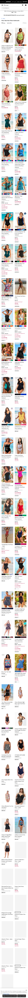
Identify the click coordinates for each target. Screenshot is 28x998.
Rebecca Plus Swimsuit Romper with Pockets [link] (7, 861)
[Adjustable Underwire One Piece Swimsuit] (7, 565)
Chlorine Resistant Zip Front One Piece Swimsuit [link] (20, 234)
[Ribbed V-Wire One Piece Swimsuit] (20, 506)
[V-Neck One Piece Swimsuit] (20, 121)
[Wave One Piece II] (7, 92)
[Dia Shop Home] (6, 5)
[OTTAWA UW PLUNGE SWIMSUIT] (20, 745)
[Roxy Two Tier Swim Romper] (7, 662)
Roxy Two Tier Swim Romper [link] (6, 673)
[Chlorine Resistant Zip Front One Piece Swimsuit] (20, 220)
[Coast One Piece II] (20, 36)
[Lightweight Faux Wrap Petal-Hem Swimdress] (20, 662)
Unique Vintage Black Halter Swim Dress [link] (7, 836)
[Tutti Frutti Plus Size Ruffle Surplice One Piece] (20, 770)
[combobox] (14, 8)
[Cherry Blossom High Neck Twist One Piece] (20, 692)
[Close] (26, 990)
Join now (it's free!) (20, 15)
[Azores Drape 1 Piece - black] (20, 929)
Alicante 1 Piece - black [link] (7, 939)
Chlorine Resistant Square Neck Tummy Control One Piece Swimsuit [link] (19, 165)
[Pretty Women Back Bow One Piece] (7, 719)
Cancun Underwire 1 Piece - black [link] (19, 861)
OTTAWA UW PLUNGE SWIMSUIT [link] (20, 756)
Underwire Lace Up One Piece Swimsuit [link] (7, 265)
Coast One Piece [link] (6, 74)
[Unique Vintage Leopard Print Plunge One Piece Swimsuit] (20, 719)
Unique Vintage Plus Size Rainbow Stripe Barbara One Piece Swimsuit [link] (7, 48)
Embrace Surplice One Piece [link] (20, 916)
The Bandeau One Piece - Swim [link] (7, 546)
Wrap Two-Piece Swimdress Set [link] (6, 428)
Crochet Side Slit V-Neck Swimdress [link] (19, 641)
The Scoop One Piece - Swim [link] (20, 297)
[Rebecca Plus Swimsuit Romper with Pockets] (7, 850)
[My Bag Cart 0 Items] (26, 5)
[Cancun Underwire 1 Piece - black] (20, 850)
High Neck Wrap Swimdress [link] (18, 197)
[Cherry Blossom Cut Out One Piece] (7, 796)
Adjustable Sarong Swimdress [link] (19, 398)
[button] (22, 5)
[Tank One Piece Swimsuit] (20, 565)
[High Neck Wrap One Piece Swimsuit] (7, 286)
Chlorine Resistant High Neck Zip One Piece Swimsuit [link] (7, 397)
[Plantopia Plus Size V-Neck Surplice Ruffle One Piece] (7, 877)
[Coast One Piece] (7, 62)
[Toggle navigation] (2, 5)
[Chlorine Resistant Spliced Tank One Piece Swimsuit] (7, 185)
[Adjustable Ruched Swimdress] (20, 351)
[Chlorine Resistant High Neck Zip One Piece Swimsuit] (7, 385)
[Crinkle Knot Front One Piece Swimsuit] (20, 415)
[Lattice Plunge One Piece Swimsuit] (7, 506)
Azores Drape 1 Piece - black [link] (20, 940)
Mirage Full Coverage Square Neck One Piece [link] (7, 914)
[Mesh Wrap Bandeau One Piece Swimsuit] (7, 445)
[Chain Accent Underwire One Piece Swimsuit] (20, 92)
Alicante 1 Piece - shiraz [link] (7, 966)
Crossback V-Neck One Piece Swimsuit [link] (20, 547)
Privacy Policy (6, 993)
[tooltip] (3, 1)
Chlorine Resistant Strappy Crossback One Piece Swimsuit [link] (7, 486)
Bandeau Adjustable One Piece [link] (6, 329)
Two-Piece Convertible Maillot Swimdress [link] (7, 703)
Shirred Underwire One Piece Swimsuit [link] (7, 233)
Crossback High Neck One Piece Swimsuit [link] (20, 610)
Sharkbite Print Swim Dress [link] (6, 641)
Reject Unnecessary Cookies (9, 995)
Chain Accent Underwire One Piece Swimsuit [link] (20, 103)
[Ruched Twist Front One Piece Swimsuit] (7, 151)
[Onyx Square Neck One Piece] (7, 770)
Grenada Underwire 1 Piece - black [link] (20, 807)
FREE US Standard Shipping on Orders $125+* (14, 11)
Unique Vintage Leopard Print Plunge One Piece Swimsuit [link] (20, 731)
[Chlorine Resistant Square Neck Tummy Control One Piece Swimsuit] (20, 151)
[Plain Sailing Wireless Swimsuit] (20, 982)
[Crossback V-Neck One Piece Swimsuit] (20, 535)
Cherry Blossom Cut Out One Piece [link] (7, 807)
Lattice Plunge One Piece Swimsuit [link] (6, 517)
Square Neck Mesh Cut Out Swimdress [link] (7, 132)
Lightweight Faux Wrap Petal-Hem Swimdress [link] (20, 675)
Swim (4, 18)
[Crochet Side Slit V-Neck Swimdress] (20, 628)
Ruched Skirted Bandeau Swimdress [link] (20, 75)
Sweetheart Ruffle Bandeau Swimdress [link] (6, 612)
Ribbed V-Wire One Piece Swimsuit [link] (19, 519)
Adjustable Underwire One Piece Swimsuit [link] (7, 578)
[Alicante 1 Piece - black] (7, 929)
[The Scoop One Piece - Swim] (20, 286)
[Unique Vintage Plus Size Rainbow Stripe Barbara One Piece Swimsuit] (7, 36)
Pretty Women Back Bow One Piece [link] (6, 732)
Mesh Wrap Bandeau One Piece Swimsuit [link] (6, 457)
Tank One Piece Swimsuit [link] (18, 578)
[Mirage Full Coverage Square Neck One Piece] (7, 903)
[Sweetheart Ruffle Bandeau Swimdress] (7, 599)
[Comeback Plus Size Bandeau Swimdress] (7, 745)
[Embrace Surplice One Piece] (20, 903)
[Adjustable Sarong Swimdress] (20, 385)
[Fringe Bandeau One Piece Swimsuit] (20, 252)
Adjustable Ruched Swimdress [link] (19, 364)
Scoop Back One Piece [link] (20, 328)
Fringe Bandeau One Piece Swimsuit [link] (19, 265)
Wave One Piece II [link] (6, 104)
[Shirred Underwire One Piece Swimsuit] (7, 220)
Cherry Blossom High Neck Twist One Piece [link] (20, 703)
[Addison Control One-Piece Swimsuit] (20, 825)
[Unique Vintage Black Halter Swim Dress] (7, 825)
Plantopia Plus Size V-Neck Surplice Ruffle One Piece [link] (7, 888)
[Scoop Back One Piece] (20, 317)
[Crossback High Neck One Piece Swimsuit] (20, 599)
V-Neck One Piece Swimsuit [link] (19, 134)
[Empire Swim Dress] (20, 877)
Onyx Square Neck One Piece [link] (7, 781)
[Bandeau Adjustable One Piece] (7, 317)
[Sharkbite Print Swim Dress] (7, 628)
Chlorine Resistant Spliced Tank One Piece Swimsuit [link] (7, 198)
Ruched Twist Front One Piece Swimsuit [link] (7, 164)
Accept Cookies (21, 995)
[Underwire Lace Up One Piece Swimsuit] (7, 252)
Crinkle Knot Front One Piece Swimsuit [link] (20, 428)
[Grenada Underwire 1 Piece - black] (21, 796)
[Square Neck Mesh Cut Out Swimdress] (7, 121)
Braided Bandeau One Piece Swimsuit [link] (7, 364)
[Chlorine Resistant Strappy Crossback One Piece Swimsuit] (7, 474)
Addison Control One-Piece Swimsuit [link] (20, 836)
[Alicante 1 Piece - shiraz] (7, 956)
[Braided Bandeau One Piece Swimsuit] (7, 351)
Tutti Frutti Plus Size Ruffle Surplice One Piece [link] (19, 782)
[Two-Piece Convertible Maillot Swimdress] (7, 692)
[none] (7, 36)
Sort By (10, 23)
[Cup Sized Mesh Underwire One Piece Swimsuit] (20, 474)
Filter (4, 23)
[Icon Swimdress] (7, 982)
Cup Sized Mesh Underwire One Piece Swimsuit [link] (20, 488)
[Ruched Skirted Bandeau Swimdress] (20, 62)
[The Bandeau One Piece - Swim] (7, 535)
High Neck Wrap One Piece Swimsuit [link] (6, 299)
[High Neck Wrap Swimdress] (20, 185)
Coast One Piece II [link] (19, 47)
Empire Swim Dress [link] (19, 887)
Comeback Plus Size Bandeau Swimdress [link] (6, 756)
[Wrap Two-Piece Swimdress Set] (7, 415)
